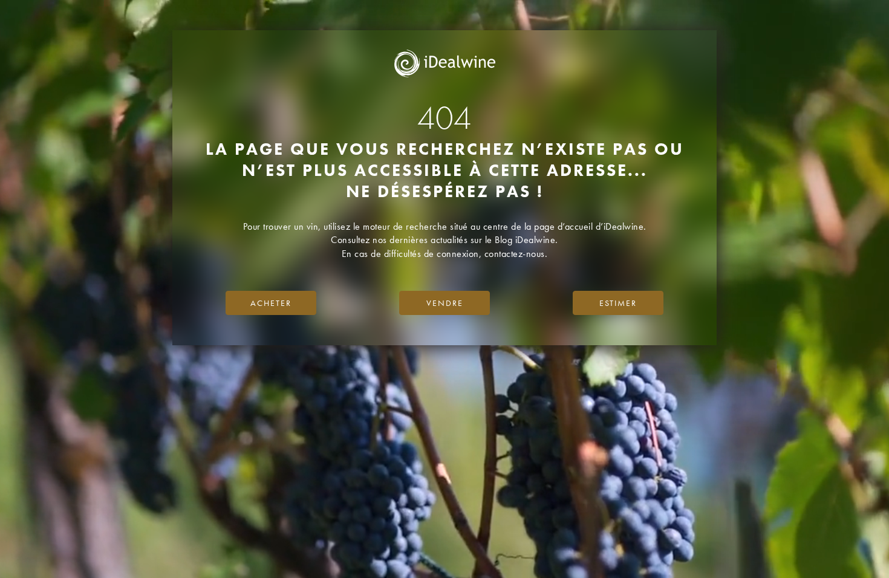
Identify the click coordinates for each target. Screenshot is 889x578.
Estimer (618, 302)
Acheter (270, 302)
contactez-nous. (516, 253)
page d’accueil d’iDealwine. (590, 226)
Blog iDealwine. (526, 239)
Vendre (444, 302)
